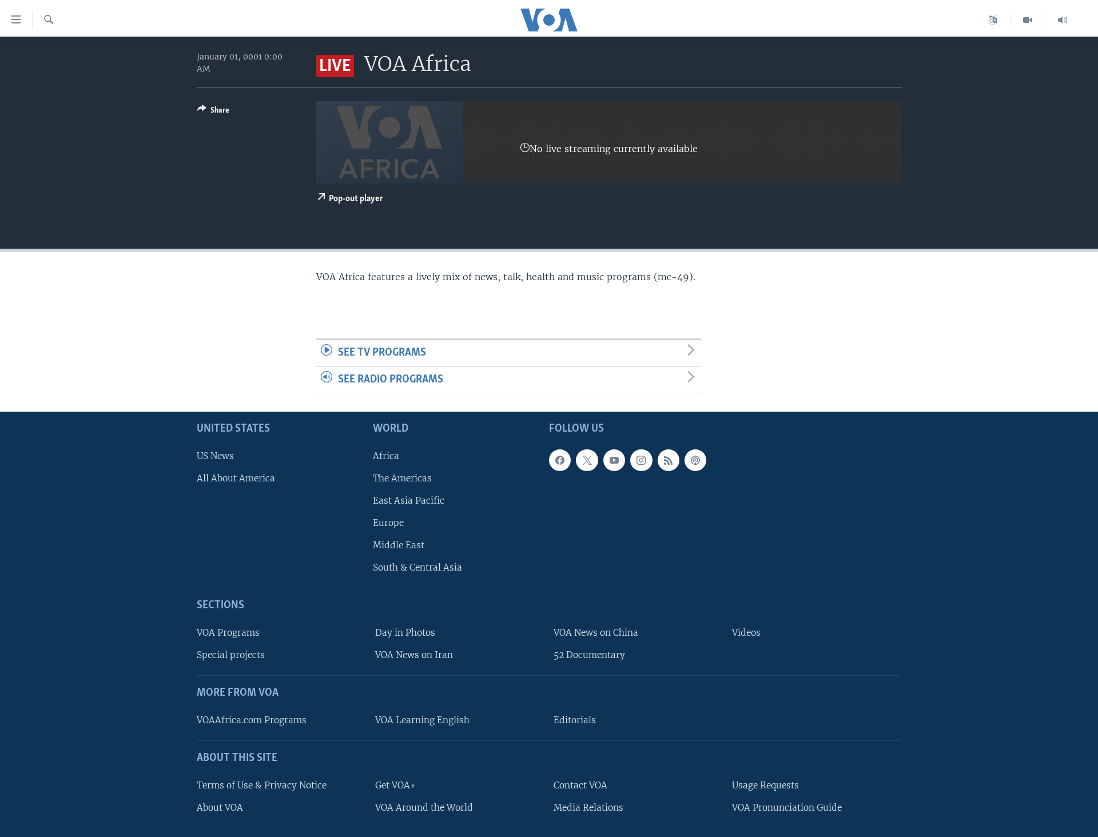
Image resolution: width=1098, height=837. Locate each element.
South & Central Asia (417, 568)
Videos (746, 632)
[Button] (213, 112)
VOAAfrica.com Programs (252, 720)
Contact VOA (580, 785)
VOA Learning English (422, 720)
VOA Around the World (424, 807)
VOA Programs (228, 632)
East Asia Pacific (408, 500)
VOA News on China (596, 632)
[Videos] (1028, 20)
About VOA (220, 807)
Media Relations (588, 807)
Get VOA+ (395, 785)
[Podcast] (695, 460)
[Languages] (993, 20)
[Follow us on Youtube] (614, 460)
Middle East (398, 545)
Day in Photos (405, 632)
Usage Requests (765, 785)
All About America (236, 478)
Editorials (575, 720)
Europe (388, 522)
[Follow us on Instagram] (641, 460)
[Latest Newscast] (1062, 20)
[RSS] (668, 460)
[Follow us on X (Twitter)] (587, 460)
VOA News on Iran (414, 654)
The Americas (402, 478)
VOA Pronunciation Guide (787, 807)
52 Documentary (589, 654)
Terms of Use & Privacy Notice (262, 785)
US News (215, 456)
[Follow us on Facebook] (560, 460)
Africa (386, 456)
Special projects (231, 654)
